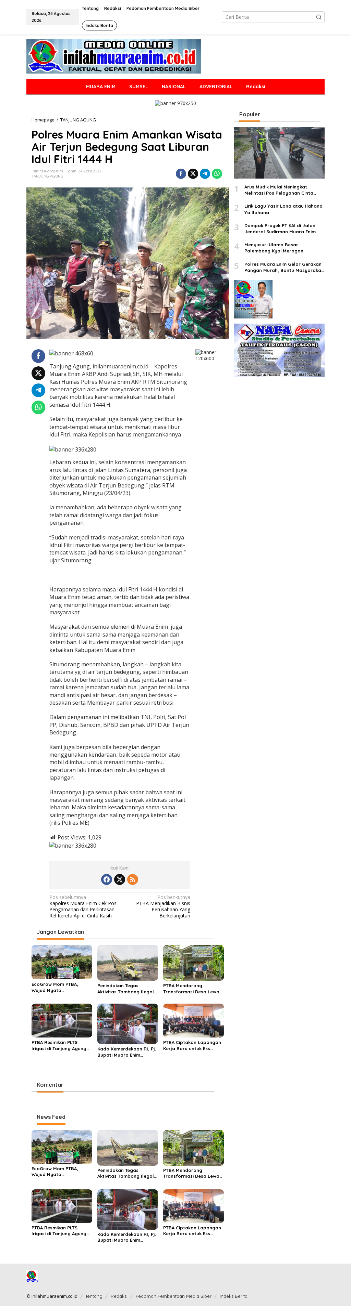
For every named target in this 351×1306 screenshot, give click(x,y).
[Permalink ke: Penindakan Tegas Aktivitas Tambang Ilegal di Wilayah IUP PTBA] (127, 962)
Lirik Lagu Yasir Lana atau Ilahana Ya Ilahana (283, 209)
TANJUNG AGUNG (47, 176)
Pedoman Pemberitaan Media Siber (173, 1296)
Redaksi (119, 1296)
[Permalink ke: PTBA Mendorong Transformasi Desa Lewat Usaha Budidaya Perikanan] (193, 962)
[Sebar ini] (181, 174)
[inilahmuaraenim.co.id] (113, 56)
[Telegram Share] (205, 174)
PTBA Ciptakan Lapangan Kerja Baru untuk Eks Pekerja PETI (192, 1046)
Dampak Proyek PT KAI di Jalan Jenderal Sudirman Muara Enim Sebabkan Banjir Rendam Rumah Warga (281, 229)
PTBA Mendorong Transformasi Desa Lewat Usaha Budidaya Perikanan (192, 989)
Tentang (93, 1296)
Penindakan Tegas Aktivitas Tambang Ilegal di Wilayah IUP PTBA (125, 989)
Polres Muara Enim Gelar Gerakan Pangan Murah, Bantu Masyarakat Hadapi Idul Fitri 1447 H (283, 267)
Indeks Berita (233, 1296)
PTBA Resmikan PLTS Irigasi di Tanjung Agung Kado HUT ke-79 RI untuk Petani (60, 1046)
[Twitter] (119, 879)
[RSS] (132, 879)
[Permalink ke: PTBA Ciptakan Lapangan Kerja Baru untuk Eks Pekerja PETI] (193, 1020)
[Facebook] (106, 879)
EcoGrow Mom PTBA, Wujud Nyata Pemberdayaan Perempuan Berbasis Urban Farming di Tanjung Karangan (61, 987)
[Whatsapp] (217, 174)
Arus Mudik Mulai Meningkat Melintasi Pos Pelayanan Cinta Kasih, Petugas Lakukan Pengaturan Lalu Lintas (278, 190)
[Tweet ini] (193, 174)
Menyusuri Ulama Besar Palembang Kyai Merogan (273, 247)
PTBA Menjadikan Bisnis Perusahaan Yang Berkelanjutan (163, 906)
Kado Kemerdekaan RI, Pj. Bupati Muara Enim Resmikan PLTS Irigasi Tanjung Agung (126, 1052)
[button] (319, 17)
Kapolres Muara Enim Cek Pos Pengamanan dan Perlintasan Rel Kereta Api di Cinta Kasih (83, 906)
